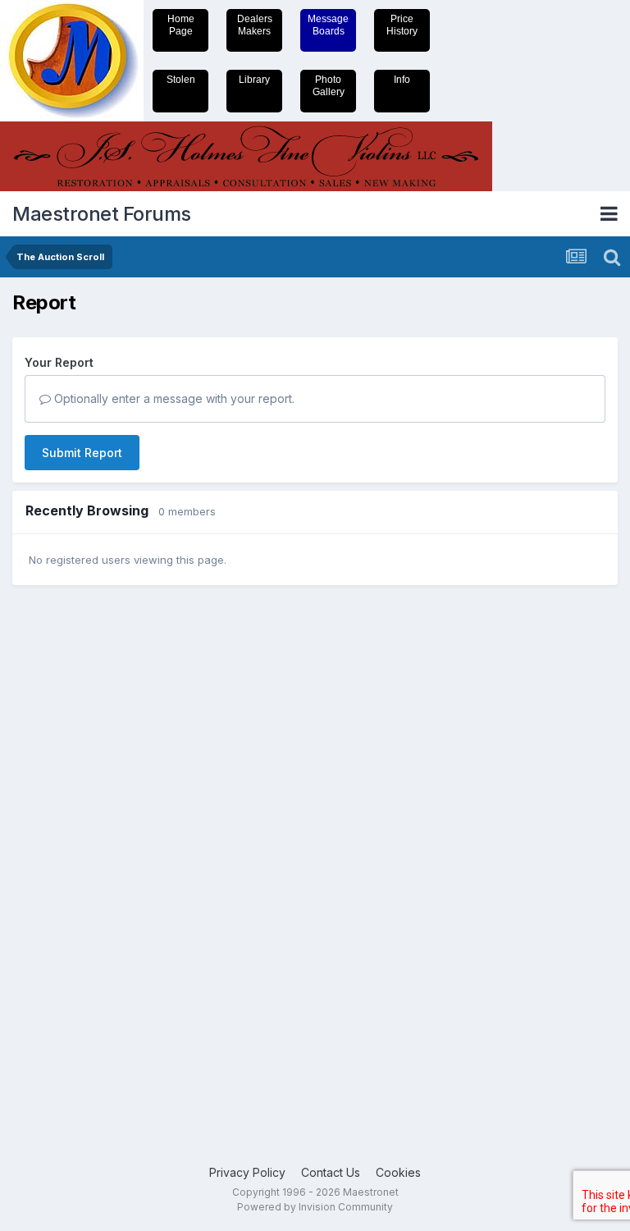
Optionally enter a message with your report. (172, 398)
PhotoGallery (329, 86)
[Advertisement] (78, 852)
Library (254, 79)
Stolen (181, 79)
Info (402, 79)
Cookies (398, 1172)
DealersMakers (254, 25)
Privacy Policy (247, 1172)
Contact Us (330, 1172)
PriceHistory (402, 25)
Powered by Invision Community (315, 1207)
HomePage (180, 25)
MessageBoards (328, 25)
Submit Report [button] (82, 453)
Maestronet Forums (101, 214)
